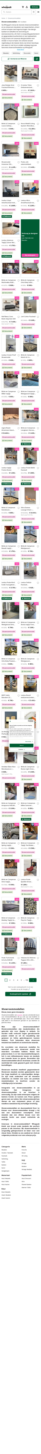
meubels (19, 1015)
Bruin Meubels (6, 1192)
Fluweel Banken (26, 1184)
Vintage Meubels (27, 1169)
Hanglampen (5, 1171)
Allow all (21, 745)
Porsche (24, 1150)
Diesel (23, 1153)
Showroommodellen (14, 18)
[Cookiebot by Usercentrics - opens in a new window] (28, 721)
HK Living (24, 1156)
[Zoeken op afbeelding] (33, 12)
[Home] (11, 7)
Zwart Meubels (6, 1195)
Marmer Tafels (26, 1187)
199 (26, 980)
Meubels (4, 1150)
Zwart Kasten (6, 1198)
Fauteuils (4, 1156)
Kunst (3, 1168)
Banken (4, 1165)
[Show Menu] (38, 12)
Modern (24, 1166)
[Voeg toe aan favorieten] (18, 85)
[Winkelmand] (23, 7)
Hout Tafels (5, 1181)
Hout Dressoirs (26, 1178)
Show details (28, 741)
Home (3, 18)
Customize (20, 749)
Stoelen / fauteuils (7, 1153)
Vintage (24, 1163)
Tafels (3, 1162)
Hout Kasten (5, 1184)
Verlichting (5, 1159)
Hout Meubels (6, 1178)
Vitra (23, 1181)
